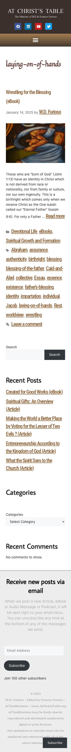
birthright (36, 259)
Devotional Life (24, 231)
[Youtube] (38, 26)
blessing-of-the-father (25, 268)
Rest (58, 305)
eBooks (45, 231)
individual (51, 296)
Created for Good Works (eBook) (34, 392)
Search (11, 347)
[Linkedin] (28, 26)
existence (14, 287)
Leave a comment (26, 324)
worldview (15, 315)
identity (12, 296)
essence (54, 278)
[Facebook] (17, 26)
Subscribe (17, 666)
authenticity (16, 259)
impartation (31, 296)
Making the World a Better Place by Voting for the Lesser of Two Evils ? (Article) (34, 426)
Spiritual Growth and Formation (33, 241)
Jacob (11, 305)
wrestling (34, 315)
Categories (14, 515)
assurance (38, 250)
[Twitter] (48, 26)
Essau (39, 278)
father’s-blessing (39, 287)
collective (24, 278)
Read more (55, 216)
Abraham (19, 250)
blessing (54, 259)
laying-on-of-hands (35, 305)
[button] (35, 40)
